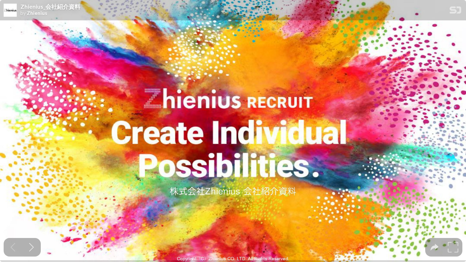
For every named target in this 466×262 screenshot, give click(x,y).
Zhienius (37, 13)
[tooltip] (434, 247)
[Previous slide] (13, 247)
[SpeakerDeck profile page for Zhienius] (10, 10)
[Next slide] (31, 247)
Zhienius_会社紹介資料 (50, 6)
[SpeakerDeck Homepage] (455, 11)
